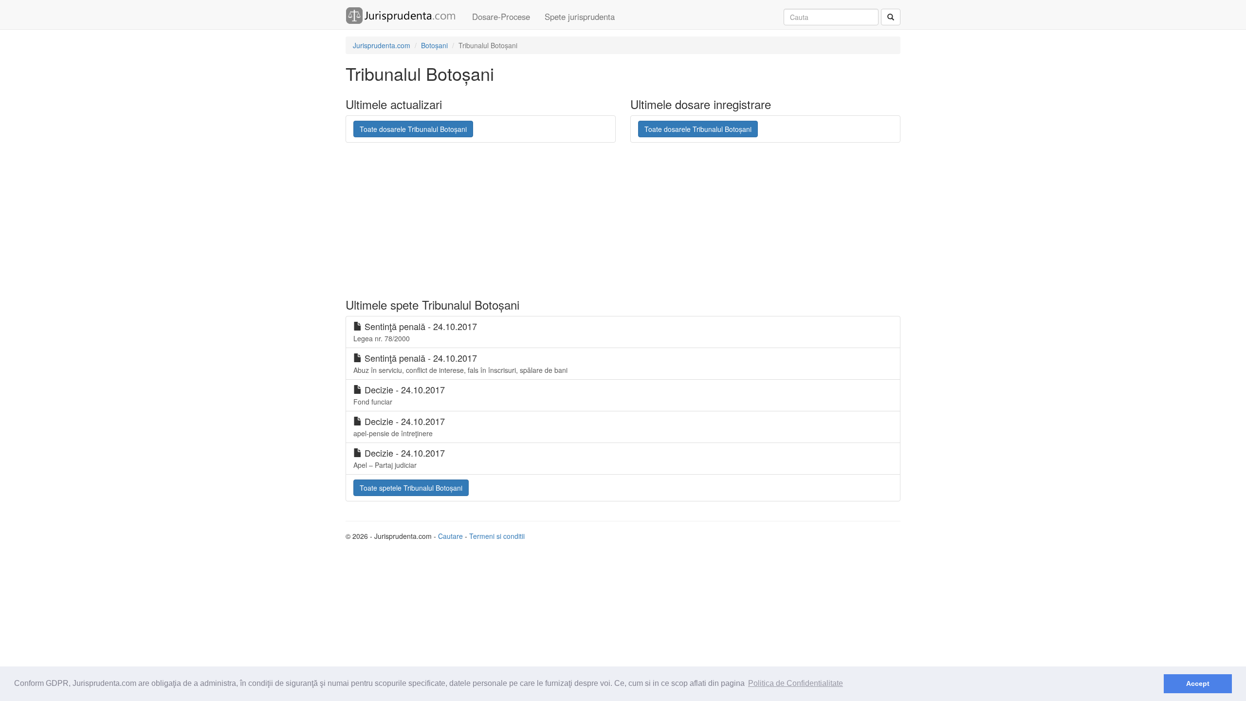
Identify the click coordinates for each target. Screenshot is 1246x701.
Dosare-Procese (501, 16)
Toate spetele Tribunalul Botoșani (411, 488)
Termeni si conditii (497, 536)
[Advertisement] (582, 220)
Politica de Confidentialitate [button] (795, 683)
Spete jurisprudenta (580, 16)
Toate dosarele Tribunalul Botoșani (413, 129)
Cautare (450, 536)
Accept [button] (1197, 683)
